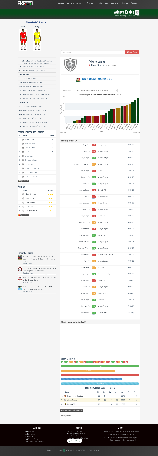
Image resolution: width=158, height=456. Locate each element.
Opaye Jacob (30, 206)
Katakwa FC (85, 209)
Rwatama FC (85, 177)
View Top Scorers (66, 416)
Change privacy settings (36, 441)
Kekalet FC (86, 151)
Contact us (106, 432)
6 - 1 (93, 151)
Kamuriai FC (102, 190)
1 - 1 (93, 222)
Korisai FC (86, 196)
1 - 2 (93, 171)
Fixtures (31, 432)
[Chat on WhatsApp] (74, 441)
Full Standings (66, 410)
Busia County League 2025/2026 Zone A (97, 78)
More (135, 3)
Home (62, 3)
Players (116, 3)
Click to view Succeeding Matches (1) (73, 322)
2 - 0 (93, 196)
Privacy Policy (33, 439)
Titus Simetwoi (31, 194)
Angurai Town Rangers (82, 164)
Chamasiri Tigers (103, 158)
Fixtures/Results (76, 3)
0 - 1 (93, 190)
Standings (92, 3)
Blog (126, 3)
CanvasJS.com (136, 132)
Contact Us (32, 436)
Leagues (105, 3)
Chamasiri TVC (84, 222)
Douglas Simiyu (31, 211)
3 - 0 (93, 145)
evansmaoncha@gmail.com (79, 438)
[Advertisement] (100, 35)
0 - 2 (93, 177)
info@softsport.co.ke (77, 436)
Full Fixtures (78, 410)
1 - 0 (93, 158)
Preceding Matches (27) (69, 140)
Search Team (132, 52)
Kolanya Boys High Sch (82, 145)
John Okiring (30, 198)
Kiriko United (85, 229)
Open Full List (24, 181)
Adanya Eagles (103, 145)
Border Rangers (103, 203)
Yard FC (100, 171)
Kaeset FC (101, 216)
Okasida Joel (30, 202)
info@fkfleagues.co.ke (77, 434)
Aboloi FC (86, 183)
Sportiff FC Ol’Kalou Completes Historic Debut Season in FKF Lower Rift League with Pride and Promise (39, 259)
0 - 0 (93, 164)
